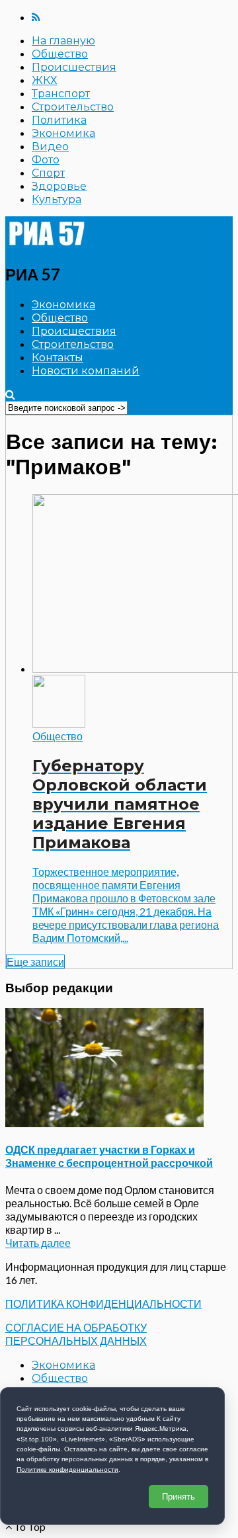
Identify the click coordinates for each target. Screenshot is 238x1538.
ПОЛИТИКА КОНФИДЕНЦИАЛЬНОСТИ (103, 1303)
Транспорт (61, 93)
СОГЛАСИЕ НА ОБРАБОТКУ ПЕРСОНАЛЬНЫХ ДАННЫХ (76, 1334)
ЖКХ (44, 80)
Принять (178, 1497)
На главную (63, 40)
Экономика (63, 133)
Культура (56, 199)
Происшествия (74, 67)
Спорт (48, 173)
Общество (60, 54)
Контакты (57, 357)
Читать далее (38, 1242)
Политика (59, 120)
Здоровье (59, 186)
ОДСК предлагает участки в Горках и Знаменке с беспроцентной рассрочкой (109, 1156)
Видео (50, 146)
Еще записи (35, 961)
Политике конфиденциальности (67, 1469)
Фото (46, 159)
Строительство (73, 107)
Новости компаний (85, 370)
